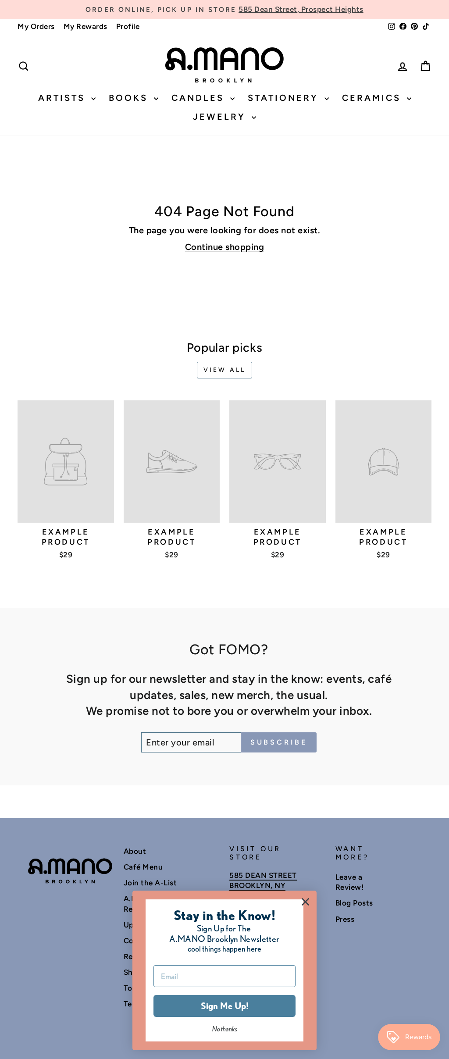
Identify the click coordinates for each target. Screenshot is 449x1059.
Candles (199, 98)
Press (345, 919)
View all (224, 370)
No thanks (224, 1029)
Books (130, 98)
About (135, 851)
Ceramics (373, 98)
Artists (63, 98)
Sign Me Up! (225, 1006)
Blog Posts (354, 903)
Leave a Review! (349, 882)
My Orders (36, 26)
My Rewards (85, 26)
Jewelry (221, 116)
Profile (128, 26)
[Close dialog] (305, 901)
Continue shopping (224, 247)
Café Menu (143, 867)
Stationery (285, 98)
